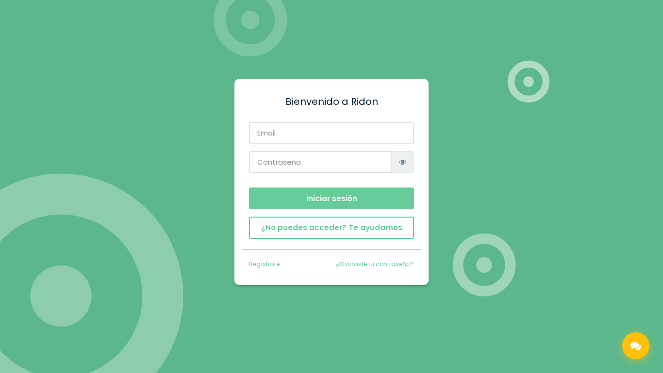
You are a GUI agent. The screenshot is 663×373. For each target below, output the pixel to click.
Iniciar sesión (331, 198)
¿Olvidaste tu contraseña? (375, 264)
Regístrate (264, 264)
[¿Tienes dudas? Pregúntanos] (635, 345)
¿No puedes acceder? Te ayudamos (331, 227)
